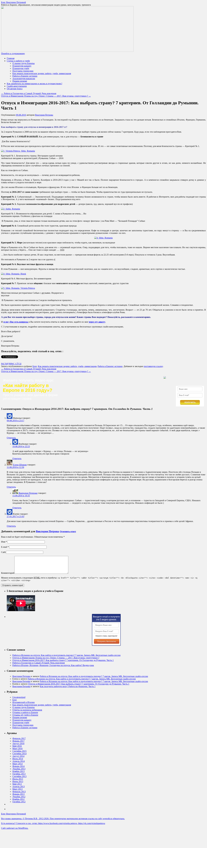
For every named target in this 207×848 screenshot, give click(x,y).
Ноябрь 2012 (18, 799)
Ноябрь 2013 (18, 771)
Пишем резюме (19, 81)
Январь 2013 (18, 794)
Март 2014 (17, 764)
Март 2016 (17, 748)
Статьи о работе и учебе (18, 61)
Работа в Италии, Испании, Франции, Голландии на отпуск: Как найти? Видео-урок (53, 665)
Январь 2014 (18, 766)
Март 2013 (17, 789)
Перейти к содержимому (13, 53)
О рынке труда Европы (23, 63)
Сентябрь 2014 (19, 753)
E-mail (5, 547)
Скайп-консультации (17, 86)
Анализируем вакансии (23, 78)
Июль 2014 (17, 758)
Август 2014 (18, 756)
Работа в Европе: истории (24, 76)
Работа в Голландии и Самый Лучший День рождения (28, 93)
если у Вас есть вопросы (16, 322)
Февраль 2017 (19, 738)
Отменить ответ (68, 531)
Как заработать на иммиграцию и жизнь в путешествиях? (34, 83)
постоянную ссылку (153, 366)
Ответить (11, 438)
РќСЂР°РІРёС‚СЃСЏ (11, 364)
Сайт (3, 552)
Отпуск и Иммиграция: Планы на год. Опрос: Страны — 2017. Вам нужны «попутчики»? (46, 96)
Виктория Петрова (44, 115)
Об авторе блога (14, 88)
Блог (35, 366)
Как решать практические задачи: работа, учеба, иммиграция (41, 73)
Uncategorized (18, 697)
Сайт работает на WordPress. (14, 828)
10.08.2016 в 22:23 (21, 446)
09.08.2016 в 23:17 (15, 420)
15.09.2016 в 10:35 (21, 495)
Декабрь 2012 (18, 796)
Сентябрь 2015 (19, 751)
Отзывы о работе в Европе (25, 712)
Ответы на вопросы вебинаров (27, 710)
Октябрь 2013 (18, 774)
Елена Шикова (20, 465)
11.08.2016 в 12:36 (15, 467)
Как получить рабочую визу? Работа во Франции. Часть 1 (67, 686)
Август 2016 (18, 743)
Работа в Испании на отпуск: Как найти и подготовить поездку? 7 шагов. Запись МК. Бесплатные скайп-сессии (66, 655)
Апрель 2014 (18, 761)
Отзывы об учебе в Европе (25, 715)
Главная (10, 58)
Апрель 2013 (18, 786)
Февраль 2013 (19, 791)
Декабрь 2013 (18, 769)
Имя (4, 542)
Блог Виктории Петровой (13, 2)
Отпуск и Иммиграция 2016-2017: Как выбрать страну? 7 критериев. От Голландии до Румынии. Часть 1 (63, 660)
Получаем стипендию (22, 71)
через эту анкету (97, 322)
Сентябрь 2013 (19, 776)
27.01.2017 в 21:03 (15, 516)
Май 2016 (17, 746)
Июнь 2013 (17, 781)
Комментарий (7, 573)
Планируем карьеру (21, 66)
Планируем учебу (20, 68)
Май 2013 (17, 784)
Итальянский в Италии (23, 702)
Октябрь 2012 (18, 801)
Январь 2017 (18, 741)
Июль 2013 (17, 779)
